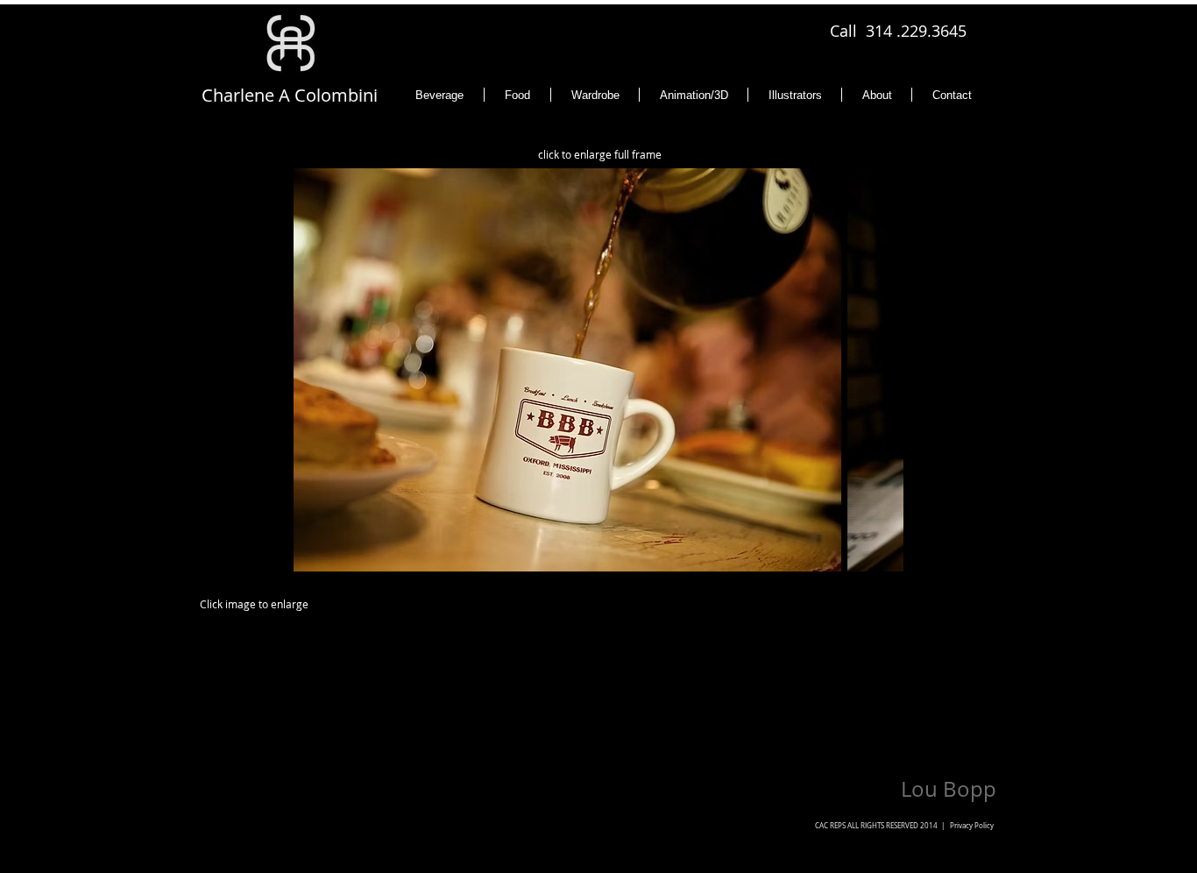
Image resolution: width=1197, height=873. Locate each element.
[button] (602, 370)
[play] (860, 556)
